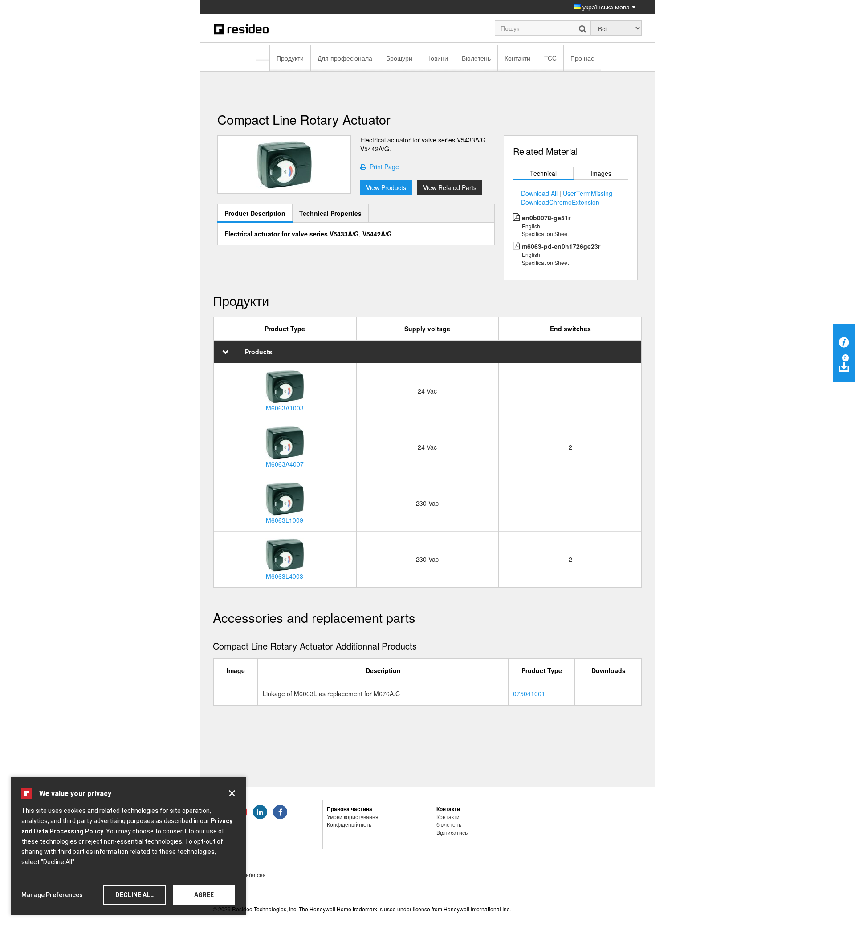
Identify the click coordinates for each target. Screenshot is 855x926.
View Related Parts (449, 187)
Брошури (399, 57)
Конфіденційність (349, 824)
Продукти (290, 57)
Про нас (582, 57)
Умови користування (353, 816)
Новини (437, 57)
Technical (543, 173)
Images (600, 173)
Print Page (382, 166)
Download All (539, 193)
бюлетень (448, 824)
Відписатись (452, 832)
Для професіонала (345, 57)
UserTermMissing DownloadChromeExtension (566, 198)
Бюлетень (476, 57)
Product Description (254, 213)
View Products (386, 187)
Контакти (517, 57)
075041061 (529, 693)
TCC (550, 57)
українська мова (605, 6)
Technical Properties (330, 213)
